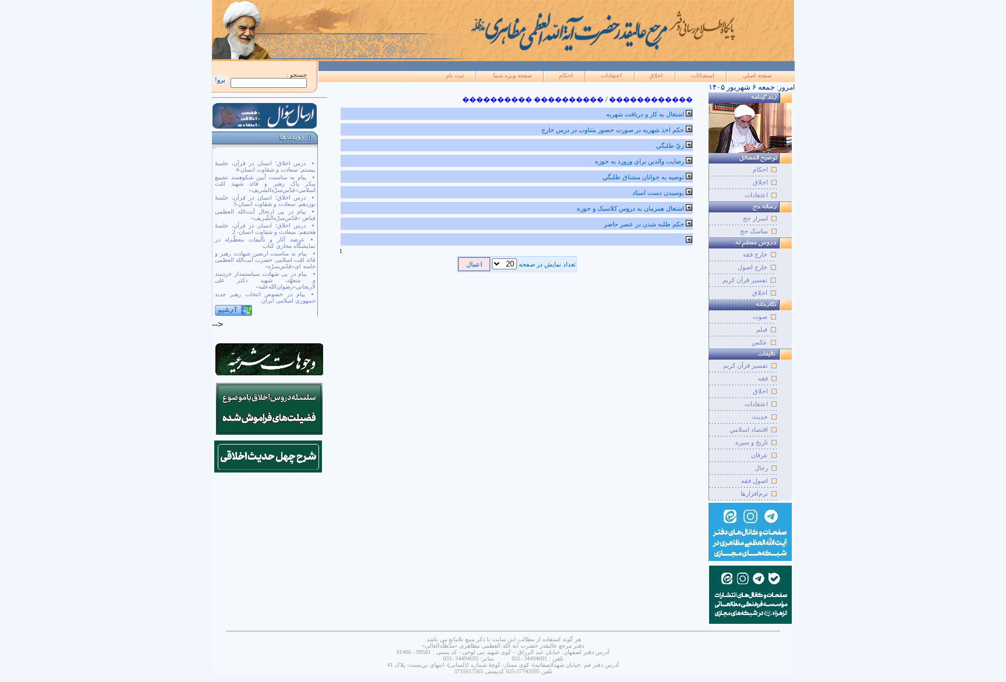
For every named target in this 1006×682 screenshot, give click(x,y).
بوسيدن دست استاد (658, 192)
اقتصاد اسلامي (748, 429)
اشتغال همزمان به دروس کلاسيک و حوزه (630, 208)
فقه (763, 378)
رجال (761, 467)
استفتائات (702, 75)
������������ (651, 99)
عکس (759, 342)
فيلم (761, 329)
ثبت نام (455, 75)
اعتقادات (611, 75)
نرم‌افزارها (754, 493)
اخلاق (656, 75)
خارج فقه (755, 254)
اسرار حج (755, 218)
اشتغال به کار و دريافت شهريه (645, 114)
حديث (760, 416)
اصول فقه (754, 480)
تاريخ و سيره (751, 442)
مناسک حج (754, 231)
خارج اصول (752, 267)
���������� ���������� (533, 99)
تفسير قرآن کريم (745, 365)
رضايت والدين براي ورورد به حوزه (639, 161)
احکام (566, 75)
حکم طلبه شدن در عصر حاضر (644, 224)
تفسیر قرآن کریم (744, 279)
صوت (760, 316)
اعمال (474, 264)
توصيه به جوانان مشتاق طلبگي (643, 176)
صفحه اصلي (757, 75)
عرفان (759, 455)
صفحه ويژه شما (512, 75)
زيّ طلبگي (670, 145)
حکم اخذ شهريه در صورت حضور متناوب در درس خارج (612, 129)
